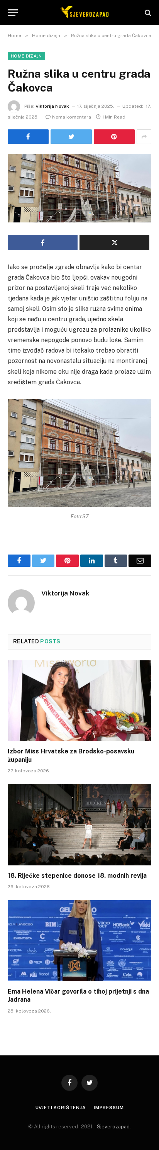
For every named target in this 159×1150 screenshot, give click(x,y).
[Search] (147, 12)
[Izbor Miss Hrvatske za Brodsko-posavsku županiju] (79, 700)
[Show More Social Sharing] (144, 136)
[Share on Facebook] (28, 136)
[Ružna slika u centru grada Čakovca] (79, 188)
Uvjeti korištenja (61, 1107)
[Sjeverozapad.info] (83, 12)
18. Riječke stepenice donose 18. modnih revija (77, 875)
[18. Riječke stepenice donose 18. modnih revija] (79, 824)
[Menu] (13, 12)
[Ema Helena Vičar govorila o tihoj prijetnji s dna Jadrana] (79, 940)
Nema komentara (71, 117)
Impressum (109, 1107)
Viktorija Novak (52, 106)
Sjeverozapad (113, 1127)
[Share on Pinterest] (114, 136)
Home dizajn (26, 56)
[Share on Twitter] (71, 136)
